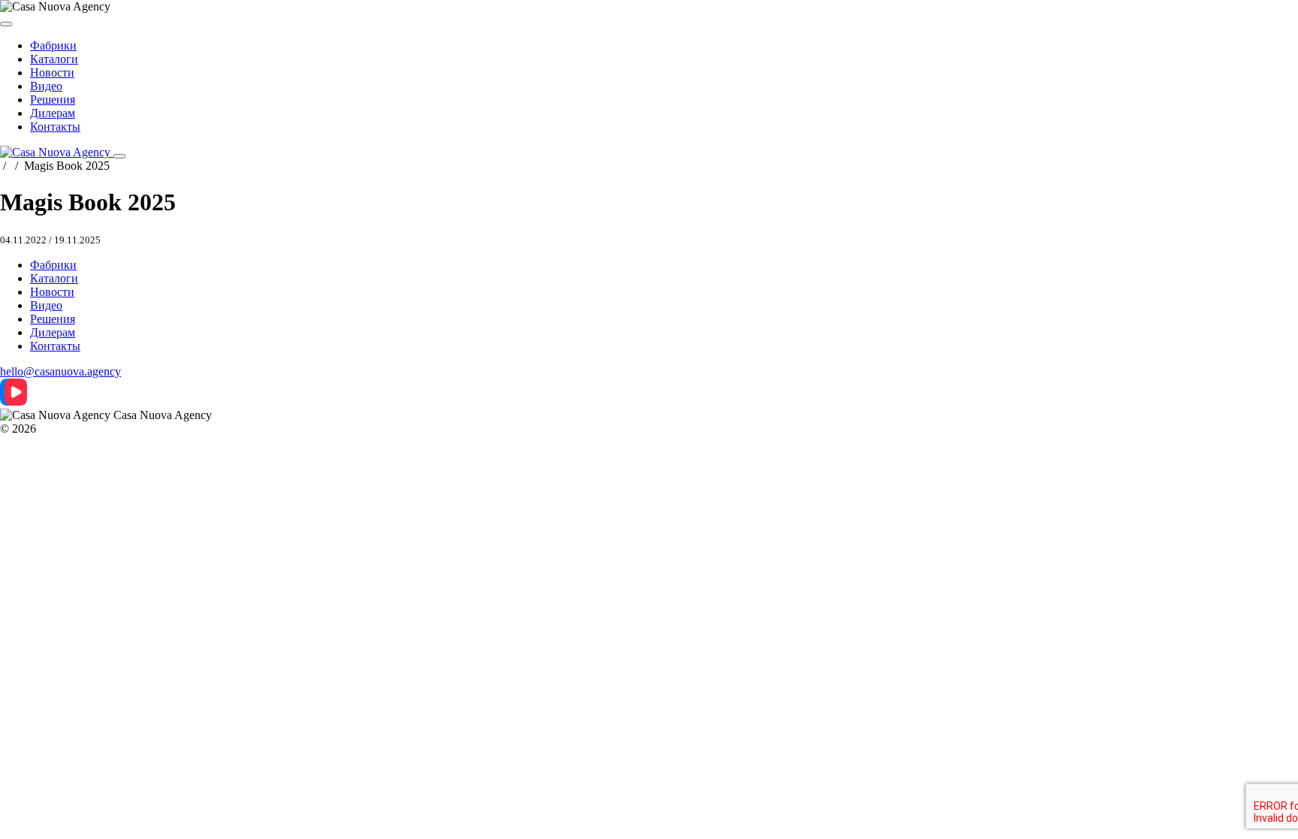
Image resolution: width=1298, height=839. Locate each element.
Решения (52, 99)
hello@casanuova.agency (60, 371)
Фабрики (53, 45)
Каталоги (54, 59)
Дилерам (52, 113)
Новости (52, 72)
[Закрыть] (6, 24)
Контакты (55, 126)
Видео (46, 86)
